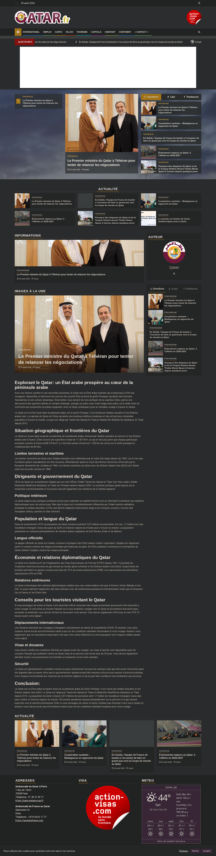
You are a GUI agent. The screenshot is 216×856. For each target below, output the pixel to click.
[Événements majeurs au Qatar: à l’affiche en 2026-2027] (148, 152)
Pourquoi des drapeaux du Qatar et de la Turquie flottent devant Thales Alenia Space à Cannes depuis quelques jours (178, 169)
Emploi (47, 32)
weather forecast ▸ (171, 841)
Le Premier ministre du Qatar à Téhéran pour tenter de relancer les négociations (40, 103)
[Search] (199, 32)
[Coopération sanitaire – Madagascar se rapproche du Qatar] (148, 122)
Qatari (86, 170)
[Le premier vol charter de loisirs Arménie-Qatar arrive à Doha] (148, 218)
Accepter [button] (207, 851)
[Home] (18, 32)
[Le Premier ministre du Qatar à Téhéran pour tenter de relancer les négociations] (101, 123)
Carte (58, 32)
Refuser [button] (195, 851)
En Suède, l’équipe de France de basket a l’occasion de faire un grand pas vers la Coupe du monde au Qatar (94, 41)
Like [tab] (172, 97)
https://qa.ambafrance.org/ (29, 820)
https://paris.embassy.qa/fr (29, 800)
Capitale (96, 32)
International (31, 32)
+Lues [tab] (174, 289)
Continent (125, 32)
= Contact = (141, 32)
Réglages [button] (183, 851)
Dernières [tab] (152, 97)
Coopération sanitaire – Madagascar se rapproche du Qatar (179, 319)
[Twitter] (174, 273)
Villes (69, 32)
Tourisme (82, 32)
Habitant (110, 32)
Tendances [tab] (192, 97)
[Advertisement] (108, 67)
